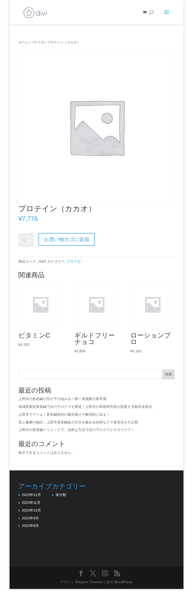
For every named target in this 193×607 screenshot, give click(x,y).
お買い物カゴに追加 (66, 239)
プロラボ (37, 42)
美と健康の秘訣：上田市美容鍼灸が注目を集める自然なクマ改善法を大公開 (78, 422)
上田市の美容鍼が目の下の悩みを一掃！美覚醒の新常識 (62, 399)
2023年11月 (31, 503)
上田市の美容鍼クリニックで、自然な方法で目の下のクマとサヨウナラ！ (76, 430)
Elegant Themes (89, 582)
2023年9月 (30, 518)
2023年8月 (30, 526)
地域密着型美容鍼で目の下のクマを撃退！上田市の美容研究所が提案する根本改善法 (85, 407)
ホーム (23, 42)
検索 (168, 374)
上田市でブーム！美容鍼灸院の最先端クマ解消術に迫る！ (64, 414)
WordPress (123, 582)
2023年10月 (31, 510)
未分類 (61, 495)
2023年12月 (31, 495)
